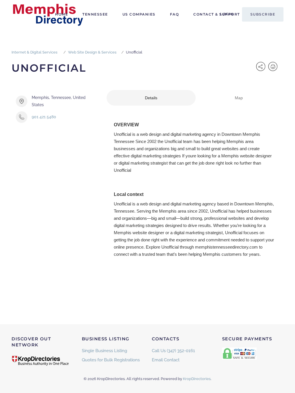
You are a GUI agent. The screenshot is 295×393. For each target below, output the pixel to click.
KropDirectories (197, 379)
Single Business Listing (104, 350)
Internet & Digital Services (34, 52)
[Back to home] (48, 14)
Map (239, 98)
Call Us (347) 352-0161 (173, 350)
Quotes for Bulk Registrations (111, 360)
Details (151, 98)
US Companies (139, 14)
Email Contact (165, 360)
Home (61, 14)
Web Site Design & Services (92, 52)
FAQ (174, 14)
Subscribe (262, 14)
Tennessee (95, 14)
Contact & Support (216, 14)
